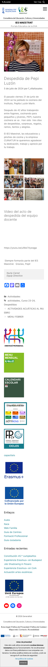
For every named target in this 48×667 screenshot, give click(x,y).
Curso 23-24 (28, 300)
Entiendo (23, 663)
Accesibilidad (33, 630)
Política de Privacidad (20, 627)
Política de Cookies (38, 627)
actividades (14, 300)
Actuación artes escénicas (18, 572)
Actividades (14, 296)
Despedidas (10, 304)
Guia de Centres (12, 532)
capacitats (9, 455)
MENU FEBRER (15, 316)
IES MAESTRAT (24, 22)
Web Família (10, 528)
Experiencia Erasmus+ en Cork (20, 568)
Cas (39, 2)
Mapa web (13, 630)
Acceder (7, 2)
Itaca (6, 524)
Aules (7, 520)
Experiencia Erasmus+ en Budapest (23, 560)
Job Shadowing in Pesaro (17, 564)
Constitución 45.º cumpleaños (20, 556)
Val (35, 2)
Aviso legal (5, 627)
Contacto (23, 630)
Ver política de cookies (24, 659)
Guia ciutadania (12, 540)
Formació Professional (16, 536)
